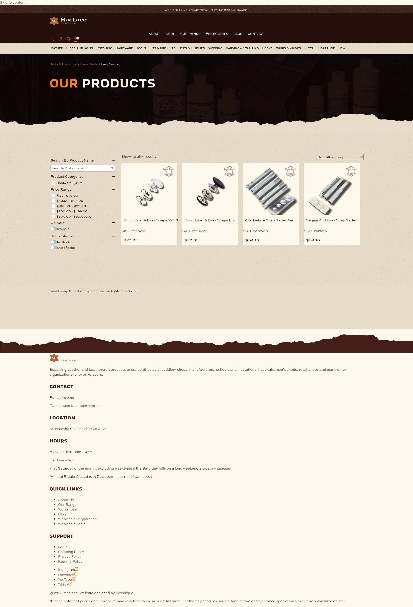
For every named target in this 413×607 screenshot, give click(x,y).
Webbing (215, 48)
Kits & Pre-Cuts (162, 48)
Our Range (190, 34)
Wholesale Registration (77, 518)
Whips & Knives (288, 48)
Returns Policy (70, 561)
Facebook (66, 574)
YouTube (65, 579)
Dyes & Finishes (192, 48)
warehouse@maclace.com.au (76, 405)
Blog (237, 34)
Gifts (308, 48)
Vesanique (124, 592)
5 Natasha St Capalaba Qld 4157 (79, 428)
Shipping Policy (71, 551)
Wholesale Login (72, 523)
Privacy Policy (69, 556)
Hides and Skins (79, 48)
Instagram (66, 569)
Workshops (217, 34)
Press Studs (88, 64)
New (341, 48)
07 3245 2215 (63, 397)
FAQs (63, 546)
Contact (256, 34)
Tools (141, 48)
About (154, 34)
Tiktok (63, 584)
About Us (66, 499)
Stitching (104, 48)
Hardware (124, 48)
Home (53, 64)
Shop (170, 34)
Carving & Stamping (242, 48)
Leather (56, 48)
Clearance (325, 48)
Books (267, 48)
